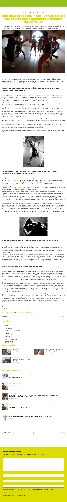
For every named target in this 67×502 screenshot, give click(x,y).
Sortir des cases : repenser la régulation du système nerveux (54, 350)
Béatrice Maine (5, 2)
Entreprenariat (8, 332)
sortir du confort (14, 180)
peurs (5, 205)
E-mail (5, 478)
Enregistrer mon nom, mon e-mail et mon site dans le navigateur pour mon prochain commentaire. (29, 489)
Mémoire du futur (9, 335)
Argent (6, 325)
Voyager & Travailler (10, 342)
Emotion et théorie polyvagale (12, 330)
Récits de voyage (9, 341)
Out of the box (8, 338)
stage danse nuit (29, 312)
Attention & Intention (10, 327)
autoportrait (20, 187)
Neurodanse (32, 12)
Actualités (7, 324)
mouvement (38, 290)
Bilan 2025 (16, 349)
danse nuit (12, 312)
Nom (5, 473)
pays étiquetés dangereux (26, 258)
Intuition (7, 333)
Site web (5, 484)
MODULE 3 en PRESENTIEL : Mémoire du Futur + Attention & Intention (30, 416)
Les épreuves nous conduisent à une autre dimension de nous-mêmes (22, 359)
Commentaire (7, 456)
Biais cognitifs (8, 328)
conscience (6, 312)
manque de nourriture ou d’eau (9, 258)
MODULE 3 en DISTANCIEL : (16, 385)
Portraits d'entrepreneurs (11, 339)
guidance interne (20, 312)
